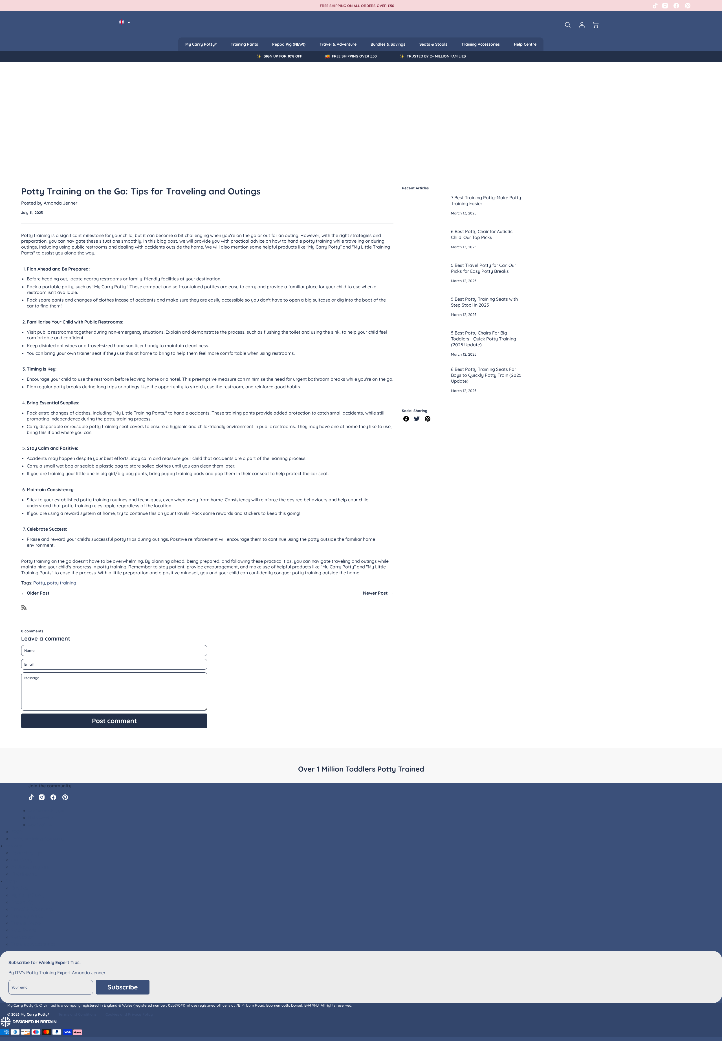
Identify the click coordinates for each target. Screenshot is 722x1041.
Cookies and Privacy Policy (129, 1014)
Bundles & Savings (388, 44)
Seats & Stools (433, 44)
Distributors (24, 874)
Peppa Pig (22, 902)
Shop (11, 881)
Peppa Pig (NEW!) (288, 44)
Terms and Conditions (77, 1014)
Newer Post (375, 593)
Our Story (21, 860)
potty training (61, 583)
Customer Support (48, 810)
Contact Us (40, 824)
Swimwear (22, 937)
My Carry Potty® (201, 44)
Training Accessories (480, 44)
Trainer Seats (26, 923)
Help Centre (525, 44)
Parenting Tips (27, 853)
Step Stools (23, 930)
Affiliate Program (30, 867)
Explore (14, 846)
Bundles (19, 888)
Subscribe (122, 987)
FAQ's (17, 831)
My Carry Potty (27, 895)
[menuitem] (201, 44)
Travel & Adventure (338, 44)
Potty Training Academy (37, 838)
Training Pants (244, 44)
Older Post (38, 593)
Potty (39, 583)
